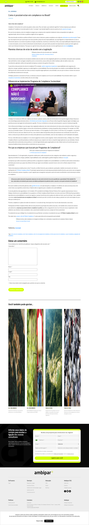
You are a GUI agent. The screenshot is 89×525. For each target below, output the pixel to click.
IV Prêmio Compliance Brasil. (23, 170)
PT (78, 1)
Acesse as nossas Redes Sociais (23, 221)
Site (9, 276)
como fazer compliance (28, 234)
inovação (66, 157)
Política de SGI (11, 502)
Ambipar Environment (68, 505)
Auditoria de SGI (30, 490)
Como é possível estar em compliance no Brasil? (29, 15)
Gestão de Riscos (30, 485)
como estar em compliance (16, 234)
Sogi (9, 483)
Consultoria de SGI (31, 492)
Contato (57, 5)
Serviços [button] (37, 5)
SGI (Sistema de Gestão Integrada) (38, 121)
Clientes (66, 485)
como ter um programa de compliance (41, 234)
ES (82, 1)
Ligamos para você (64, 5)
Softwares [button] (31, 5)
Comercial (29, 502)
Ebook (46, 485)
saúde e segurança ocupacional (49, 66)
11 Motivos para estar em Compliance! (38, 152)
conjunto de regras (66, 29)
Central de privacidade (13, 505)
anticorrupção (73, 37)
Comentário (11, 246)
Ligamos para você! (57, 458)
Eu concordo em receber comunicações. (44, 451)
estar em (65, 46)
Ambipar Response (68, 502)
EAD (46, 483)
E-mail (10, 271)
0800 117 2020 (30, 1)
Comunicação (18, 228)
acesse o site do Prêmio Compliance (25, 216)
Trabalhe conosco (67, 487)
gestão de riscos (36, 185)
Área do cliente (72, 5)
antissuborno (65, 37)
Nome (10, 266)
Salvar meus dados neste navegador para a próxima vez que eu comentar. (27, 283)
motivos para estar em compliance (57, 234)
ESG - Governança (12, 11)
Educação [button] (51, 5)
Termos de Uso (70, 453)
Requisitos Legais (31, 483)
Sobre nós (66, 483)
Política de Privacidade (58, 453)
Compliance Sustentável (14, 77)
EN (80, 1)
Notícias (47, 487)
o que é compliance (69, 234)
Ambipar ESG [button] (44, 5)
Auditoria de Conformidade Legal (34, 487)
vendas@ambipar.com (40, 1)
